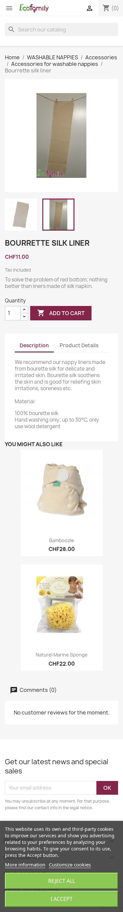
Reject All (61, 880)
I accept (61, 898)
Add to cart (61, 313)
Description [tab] (34, 345)
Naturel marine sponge (62, 655)
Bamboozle (61, 540)
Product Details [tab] (79, 345)
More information (25, 864)
